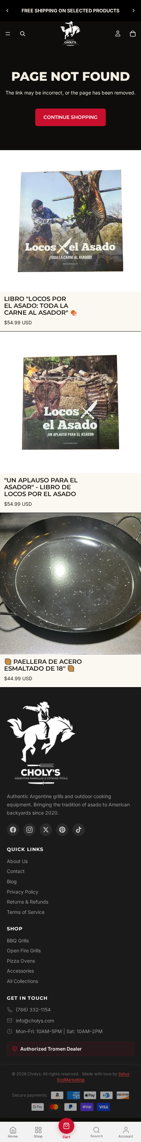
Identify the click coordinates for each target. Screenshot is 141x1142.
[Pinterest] (62, 830)
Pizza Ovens (21, 961)
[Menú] (8, 34)
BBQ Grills (18, 940)
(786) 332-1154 (33, 1009)
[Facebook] (13, 830)
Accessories (20, 971)
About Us (17, 861)
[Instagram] (29, 830)
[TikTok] (79, 830)
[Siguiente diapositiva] (133, 10)
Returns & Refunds (27, 902)
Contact (16, 871)
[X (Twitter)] (46, 830)
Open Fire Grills (24, 950)
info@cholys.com (35, 1020)
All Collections (22, 981)
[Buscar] (22, 33)
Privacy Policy (22, 892)
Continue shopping (70, 117)
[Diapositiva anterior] (7, 10)
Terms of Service (25, 912)
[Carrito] (132, 33)
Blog (12, 881)
